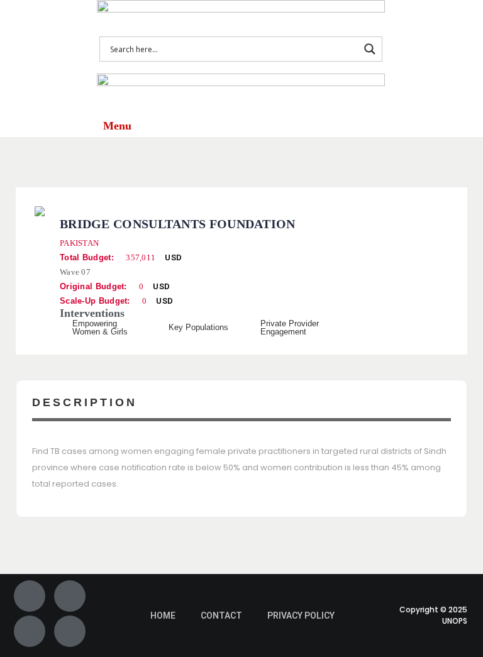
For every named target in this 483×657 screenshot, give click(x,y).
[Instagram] (29, 631)
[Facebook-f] (29, 596)
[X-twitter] (70, 596)
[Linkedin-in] (70, 631)
